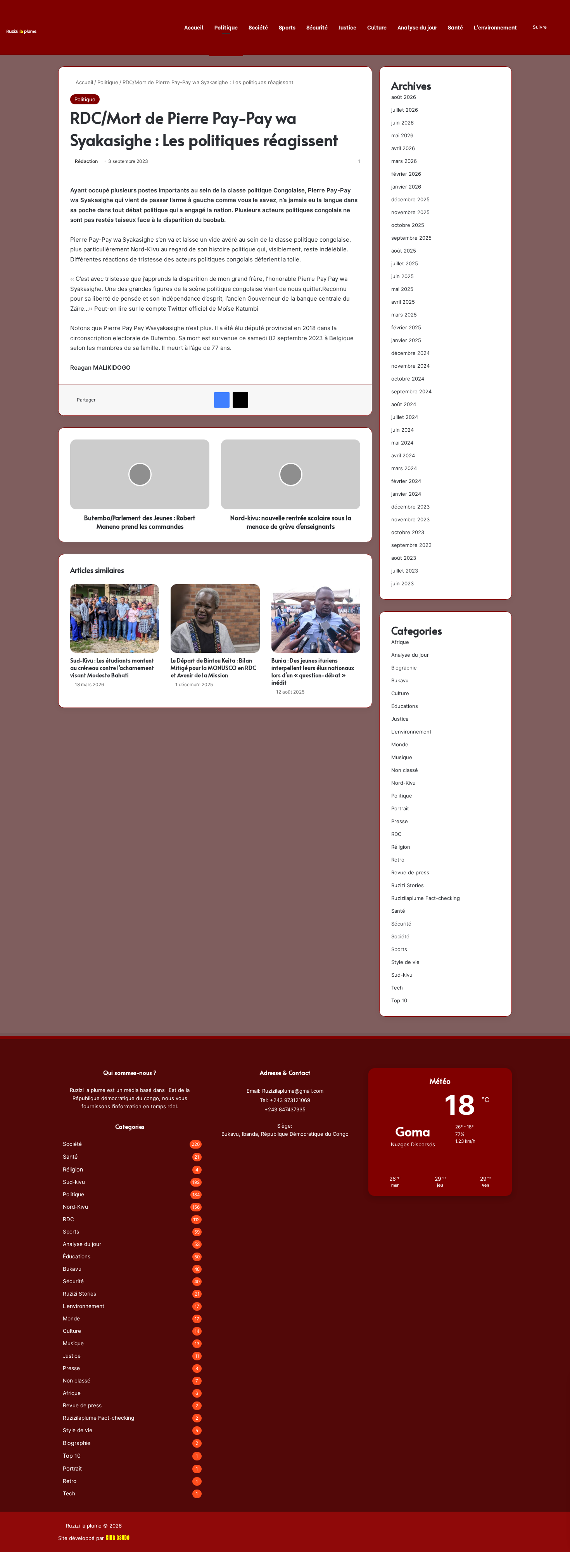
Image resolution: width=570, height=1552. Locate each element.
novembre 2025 (410, 212)
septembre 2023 (411, 545)
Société (258, 27)
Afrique (400, 642)
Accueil (194, 27)
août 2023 (403, 558)
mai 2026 (402, 135)
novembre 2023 (410, 519)
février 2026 (406, 174)
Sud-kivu (402, 975)
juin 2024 (402, 430)
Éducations (404, 706)
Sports (287, 27)
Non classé (404, 770)
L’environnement (495, 27)
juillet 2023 (404, 571)
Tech (397, 987)
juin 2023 (402, 583)
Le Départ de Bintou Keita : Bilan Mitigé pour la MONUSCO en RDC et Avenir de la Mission (213, 668)
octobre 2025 (407, 225)
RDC (396, 834)
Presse (399, 821)
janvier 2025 (406, 340)
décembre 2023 (410, 506)
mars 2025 (404, 314)
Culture (377, 27)
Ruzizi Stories (407, 885)
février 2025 (406, 327)
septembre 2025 (411, 238)
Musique (401, 757)
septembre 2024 (411, 391)
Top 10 (399, 1000)
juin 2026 (402, 122)
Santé (455, 27)
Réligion (400, 847)
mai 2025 (402, 289)
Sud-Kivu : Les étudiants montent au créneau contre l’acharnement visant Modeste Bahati (112, 668)
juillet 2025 (404, 263)
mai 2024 (402, 442)
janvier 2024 (406, 494)
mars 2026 (404, 161)
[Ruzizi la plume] (21, 30)
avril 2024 (403, 455)
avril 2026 (403, 148)
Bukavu (400, 680)
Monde (399, 744)
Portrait (400, 808)
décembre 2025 (410, 199)
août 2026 (403, 97)
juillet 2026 (404, 110)
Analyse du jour (417, 27)
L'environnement (411, 731)
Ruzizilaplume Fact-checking (425, 898)
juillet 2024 (404, 417)
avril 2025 (403, 302)
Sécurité (317, 27)
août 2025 (403, 250)
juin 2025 (402, 276)
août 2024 (403, 404)
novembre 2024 (410, 366)
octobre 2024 (407, 378)
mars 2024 (404, 468)
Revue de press (410, 872)
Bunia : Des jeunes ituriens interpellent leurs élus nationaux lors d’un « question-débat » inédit (312, 671)
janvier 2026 (406, 186)
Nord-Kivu (403, 783)
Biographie (404, 667)
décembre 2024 (410, 353)
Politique (226, 27)
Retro (397, 859)
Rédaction (86, 161)
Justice (347, 27)
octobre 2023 (407, 532)
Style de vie (405, 962)
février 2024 (406, 481)
